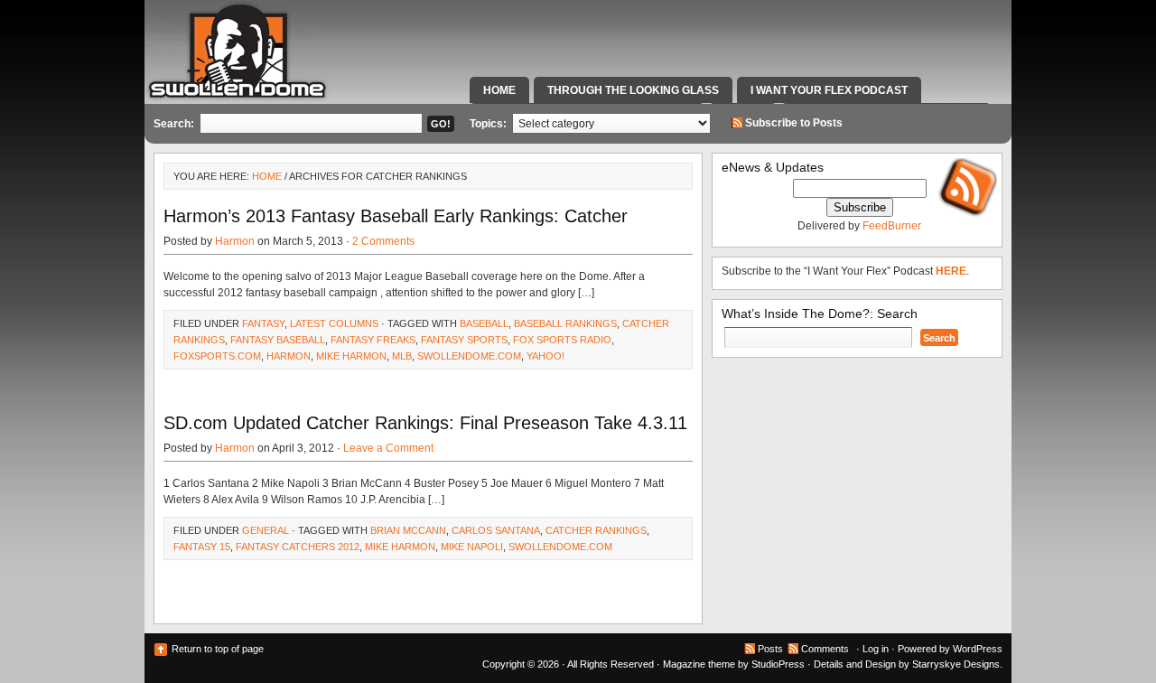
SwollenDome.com (469, 356)
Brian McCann (408, 530)
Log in (875, 648)
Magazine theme (699, 664)
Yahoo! (545, 356)
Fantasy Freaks (373, 339)
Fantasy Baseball (277, 339)
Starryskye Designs (956, 664)
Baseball (484, 323)
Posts (770, 648)
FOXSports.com (217, 356)
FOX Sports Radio (562, 339)
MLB (402, 356)
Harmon (235, 241)
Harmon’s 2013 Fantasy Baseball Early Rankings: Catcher (395, 216)
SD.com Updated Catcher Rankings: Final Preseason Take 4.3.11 (425, 423)
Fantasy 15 (201, 546)
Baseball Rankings (565, 323)
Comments (825, 648)
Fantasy (263, 323)
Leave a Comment (388, 448)
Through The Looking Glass (633, 90)
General (265, 530)
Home (499, 90)
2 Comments (383, 241)
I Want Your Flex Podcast (829, 90)
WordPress (977, 648)
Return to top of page (218, 648)
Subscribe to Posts (794, 123)
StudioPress (778, 664)
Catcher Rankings (596, 530)
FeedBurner (891, 226)
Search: (174, 123)
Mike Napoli (472, 546)
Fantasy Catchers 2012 (297, 546)
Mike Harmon (351, 356)
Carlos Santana (496, 530)
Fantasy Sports (464, 339)
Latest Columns (334, 323)
